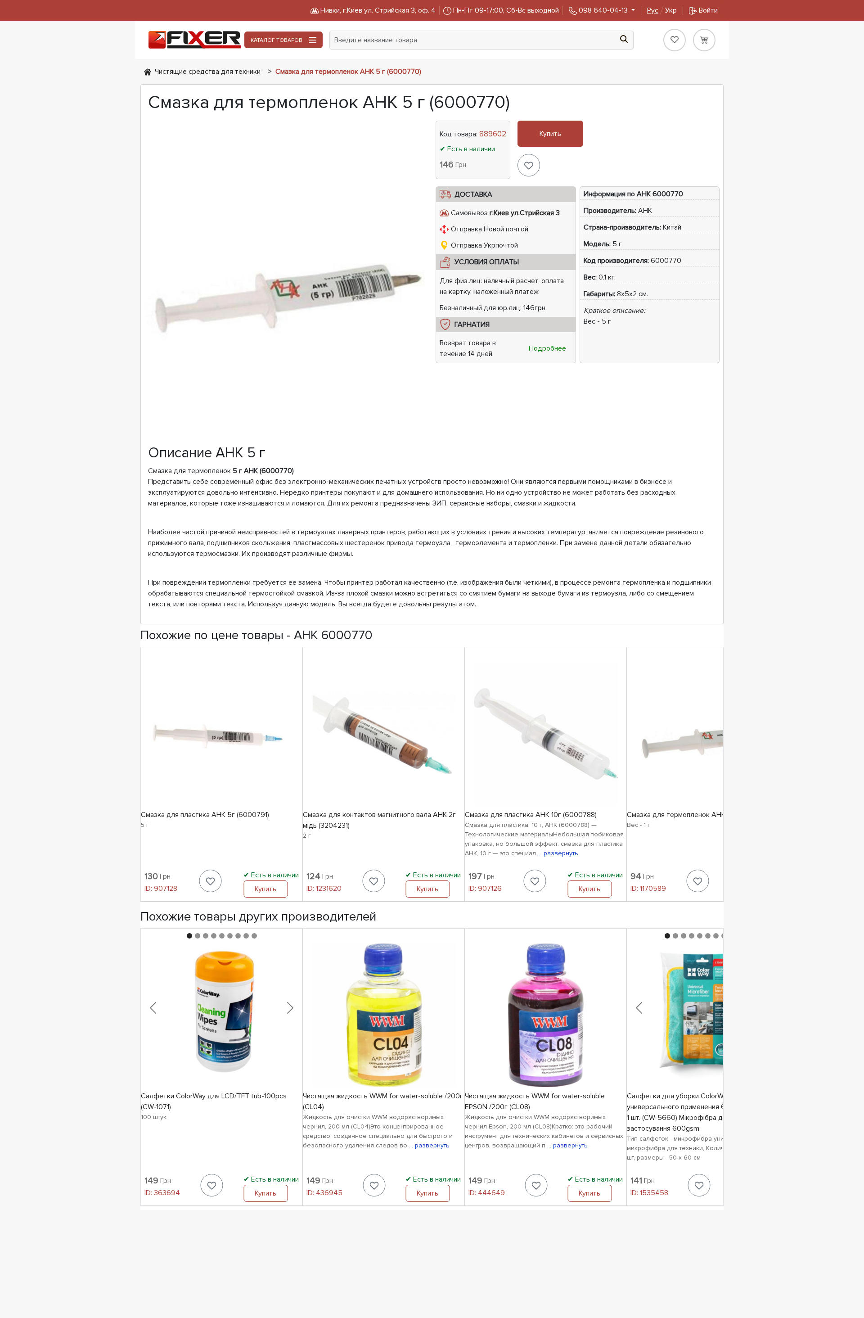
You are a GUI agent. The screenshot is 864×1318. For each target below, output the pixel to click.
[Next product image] (290, 1008)
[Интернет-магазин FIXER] (147, 71)
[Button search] (624, 38)
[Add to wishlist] (529, 165)
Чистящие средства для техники (208, 71)
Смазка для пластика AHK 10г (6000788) (531, 814)
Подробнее (547, 348)
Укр (662, 10)
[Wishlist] (674, 40)
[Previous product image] (153, 1008)
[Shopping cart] (704, 40)
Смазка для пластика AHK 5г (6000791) (205, 814)
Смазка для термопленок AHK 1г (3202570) (697, 814)
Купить (550, 133)
